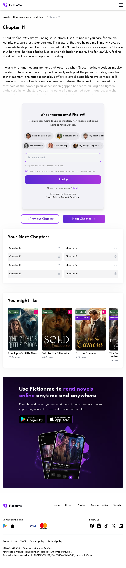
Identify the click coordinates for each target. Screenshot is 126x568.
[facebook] (91, 527)
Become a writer (99, 505)
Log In (76, 188)
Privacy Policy (52, 197)
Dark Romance (21, 17)
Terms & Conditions (70, 197)
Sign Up (63, 179)
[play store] (32, 419)
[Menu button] (121, 5)
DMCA (23, 541)
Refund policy (55, 541)
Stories (81, 505)
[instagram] (99, 527)
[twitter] (113, 527)
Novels (6, 17)
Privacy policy (37, 541)
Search (117, 505)
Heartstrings (38, 17)
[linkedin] (120, 527)
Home (57, 505)
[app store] (60, 419)
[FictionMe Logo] (12, 505)
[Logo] (5, 5)
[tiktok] (106, 527)
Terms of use (10, 541)
